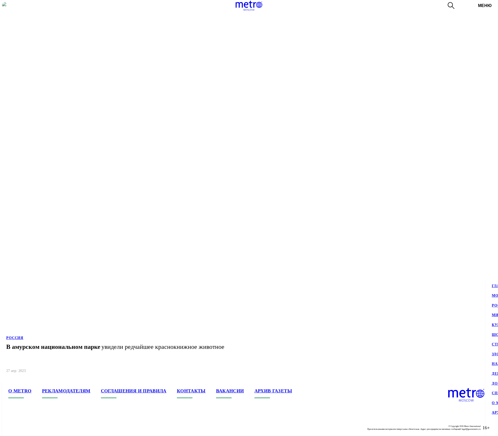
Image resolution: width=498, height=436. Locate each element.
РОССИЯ (14, 338)
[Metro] (249, 6)
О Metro (20, 390)
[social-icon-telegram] (23, 428)
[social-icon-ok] (33, 428)
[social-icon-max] (43, 428)
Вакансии (230, 390)
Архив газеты (273, 390)
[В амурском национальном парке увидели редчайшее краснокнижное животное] (249, 189)
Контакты (191, 390)
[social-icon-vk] (12, 428)
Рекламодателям (66, 390)
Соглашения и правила (134, 390)
